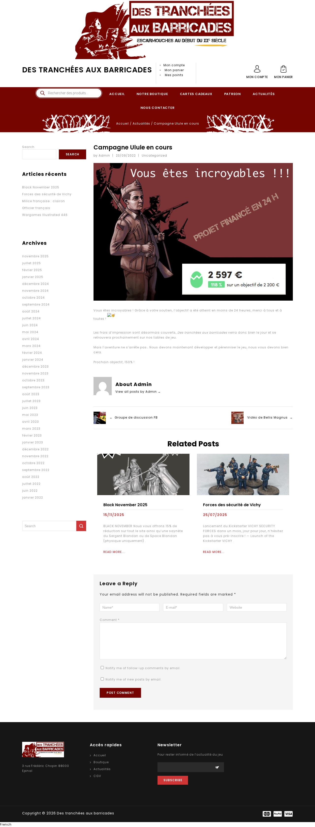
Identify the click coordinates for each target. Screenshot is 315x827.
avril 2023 (30, 422)
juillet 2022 (31, 484)
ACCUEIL (117, 94)
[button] (157, 824)
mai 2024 (30, 332)
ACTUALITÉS (264, 94)
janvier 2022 (32, 497)
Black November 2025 (125, 505)
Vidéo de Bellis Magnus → (270, 417)
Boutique (101, 762)
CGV (97, 776)
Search (28, 147)
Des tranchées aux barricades (87, 70)
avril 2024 (30, 339)
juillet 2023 (31, 401)
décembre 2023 (35, 366)
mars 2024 (31, 346)
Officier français (36, 208)
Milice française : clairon (43, 201)
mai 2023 (30, 415)
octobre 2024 (33, 297)
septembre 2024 (36, 304)
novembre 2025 (35, 256)
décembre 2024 (35, 284)
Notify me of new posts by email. (134, 679)
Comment (110, 620)
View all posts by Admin (138, 391)
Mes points (174, 75)
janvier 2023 (32, 442)
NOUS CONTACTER (158, 107)
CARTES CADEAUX (196, 94)
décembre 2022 (35, 449)
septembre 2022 (35, 470)
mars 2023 (31, 428)
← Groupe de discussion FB (134, 417)
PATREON (232, 94)
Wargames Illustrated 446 (45, 215)
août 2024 (31, 311)
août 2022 (30, 477)
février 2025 (32, 270)
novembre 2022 (35, 456)
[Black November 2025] (143, 474)
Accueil (122, 123)
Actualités (141, 123)
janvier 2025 (32, 277)
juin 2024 (30, 325)
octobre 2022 (33, 463)
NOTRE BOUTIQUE (152, 94)
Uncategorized (154, 155)
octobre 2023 (33, 380)
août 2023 (30, 394)
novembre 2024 (35, 291)
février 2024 (32, 353)
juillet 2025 (31, 263)
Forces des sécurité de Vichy (232, 505)
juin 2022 (30, 490)
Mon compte (174, 65)
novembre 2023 (35, 373)
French (6, 824)
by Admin (102, 155)
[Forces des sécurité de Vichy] (243, 474)
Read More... (114, 552)
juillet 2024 (31, 318)
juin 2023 (30, 408)
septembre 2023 (35, 387)
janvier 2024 (32, 359)
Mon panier (174, 70)
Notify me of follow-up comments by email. (143, 668)
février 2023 (32, 435)
